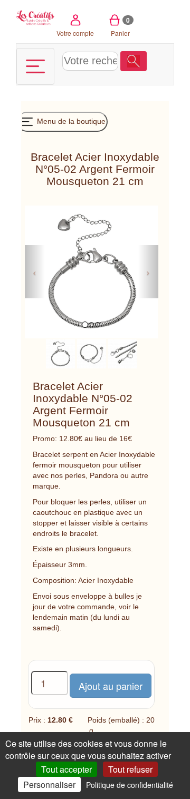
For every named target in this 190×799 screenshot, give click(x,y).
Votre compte (75, 32)
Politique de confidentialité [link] (129, 784)
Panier (120, 26)
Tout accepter (66, 769)
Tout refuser (130, 769)
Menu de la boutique (70, 121)
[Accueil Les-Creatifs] (35, 16)
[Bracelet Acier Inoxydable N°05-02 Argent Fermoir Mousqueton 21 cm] (60, 353)
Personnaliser (49, 784)
